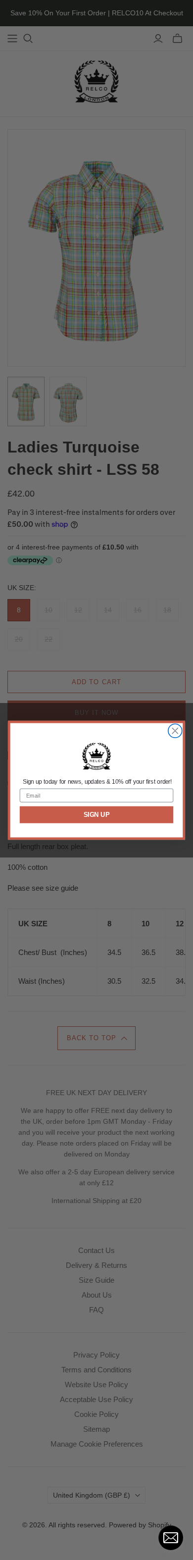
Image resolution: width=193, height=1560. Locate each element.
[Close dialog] (175, 731)
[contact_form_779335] (170, 1537)
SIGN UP (97, 814)
